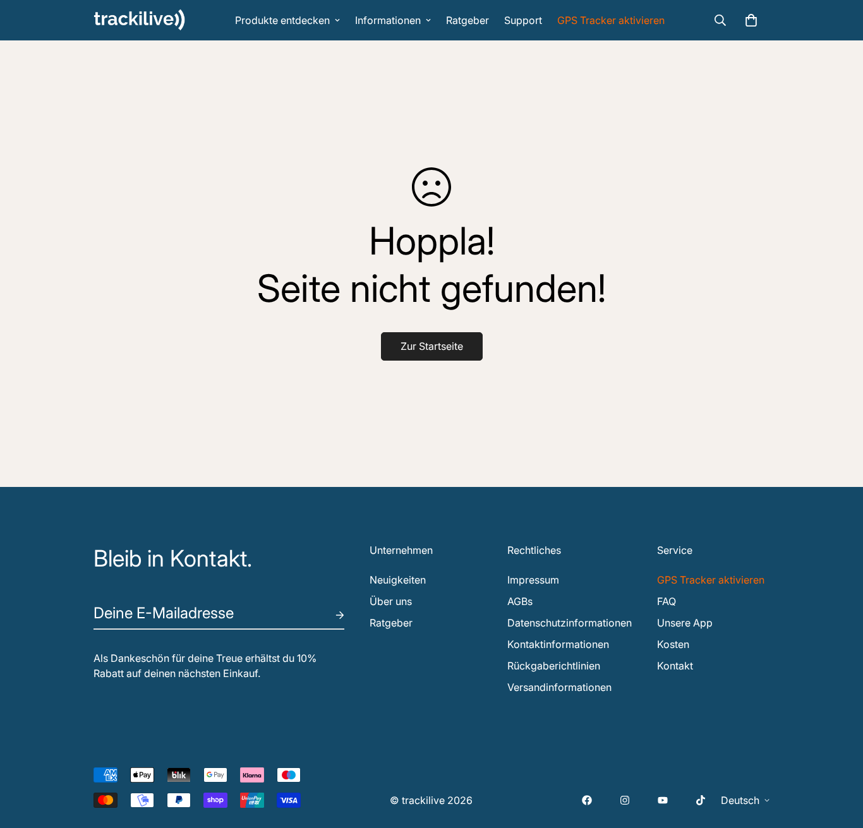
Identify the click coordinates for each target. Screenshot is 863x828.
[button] (751, 20)
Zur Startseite (432, 346)
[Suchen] (720, 20)
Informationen (388, 20)
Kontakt (675, 665)
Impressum (533, 579)
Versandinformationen (559, 687)
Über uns (391, 601)
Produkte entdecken (282, 20)
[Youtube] (663, 800)
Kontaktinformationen (558, 644)
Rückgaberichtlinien (553, 665)
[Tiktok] (701, 800)
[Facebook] (587, 800)
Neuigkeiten (398, 579)
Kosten (673, 644)
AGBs (520, 601)
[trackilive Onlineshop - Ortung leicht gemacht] (139, 20)
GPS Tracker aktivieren (611, 20)
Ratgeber (467, 20)
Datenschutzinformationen (569, 622)
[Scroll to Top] (838, 759)
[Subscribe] (329, 615)
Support (523, 20)
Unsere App (685, 622)
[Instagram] (625, 800)
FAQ (666, 601)
